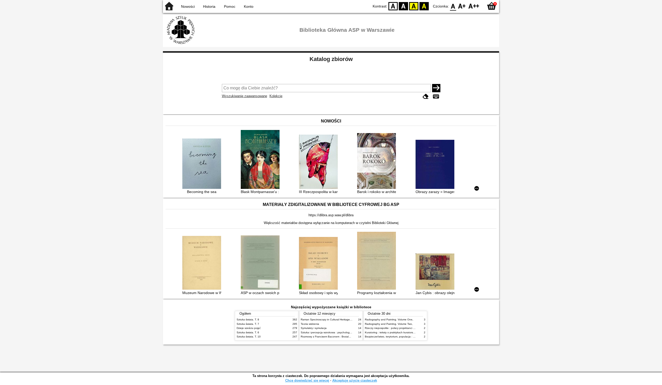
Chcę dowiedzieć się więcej (307, 380)
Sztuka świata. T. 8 (248, 319)
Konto (248, 6)
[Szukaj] (436, 88)
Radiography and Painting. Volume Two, (389, 323)
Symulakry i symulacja (314, 328)
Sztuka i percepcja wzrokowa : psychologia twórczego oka (335, 332)
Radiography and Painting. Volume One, (389, 319)
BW (403, 6)
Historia (209, 6)
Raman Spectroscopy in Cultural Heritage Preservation (333, 319)
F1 (462, 6)
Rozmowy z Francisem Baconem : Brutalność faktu (331, 336)
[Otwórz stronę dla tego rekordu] (203, 164)
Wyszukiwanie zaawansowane (244, 96)
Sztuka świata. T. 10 (249, 336)
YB (414, 6)
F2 (473, 6)
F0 (453, 6)
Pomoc (229, 6)
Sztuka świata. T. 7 (248, 323)
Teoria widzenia (310, 323)
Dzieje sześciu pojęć (249, 328)
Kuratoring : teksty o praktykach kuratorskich (391, 332)
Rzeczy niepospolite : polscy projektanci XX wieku (394, 328)
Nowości (188, 6)
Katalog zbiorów (331, 59)
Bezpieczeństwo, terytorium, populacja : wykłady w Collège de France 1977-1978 (413, 336)
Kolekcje (275, 96)
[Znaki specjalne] (436, 96)
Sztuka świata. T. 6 (248, 332)
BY (424, 6)
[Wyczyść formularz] (426, 96)
